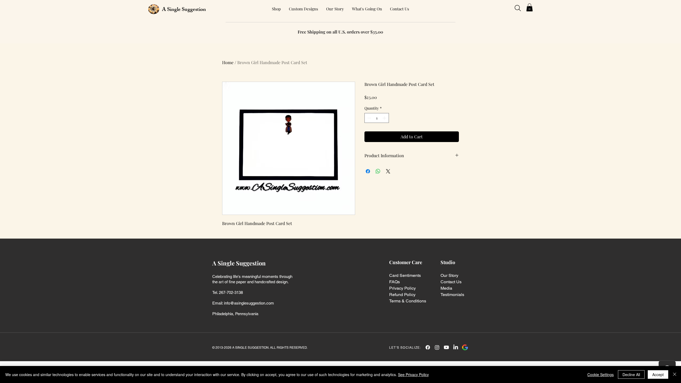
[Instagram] (437, 347)
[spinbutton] (376, 118)
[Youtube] (446, 347)
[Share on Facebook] (368, 171)
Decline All (631, 374)
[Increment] (384, 118)
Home (228, 62)
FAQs (394, 281)
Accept (658, 374)
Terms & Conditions (407, 300)
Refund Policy (402, 294)
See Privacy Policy (413, 374)
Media (446, 288)
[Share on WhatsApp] (378, 171)
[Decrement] (368, 118)
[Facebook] (428, 347)
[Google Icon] (465, 347)
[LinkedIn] (456, 347)
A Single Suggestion (184, 10)
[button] (529, 7)
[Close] (674, 374)
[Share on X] (388, 171)
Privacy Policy (402, 288)
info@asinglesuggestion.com (249, 303)
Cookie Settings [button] (600, 374)
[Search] (517, 8)
